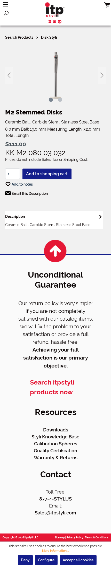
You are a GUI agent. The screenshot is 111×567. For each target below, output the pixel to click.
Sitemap (60, 537)
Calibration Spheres (55, 443)
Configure (46, 560)
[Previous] (9, 75)
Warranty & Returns (55, 457)
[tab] (54, 220)
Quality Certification (55, 450)
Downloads (55, 429)
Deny (25, 560)
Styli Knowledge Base (55, 436)
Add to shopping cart (47, 173)
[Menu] (5, 4)
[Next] (102, 75)
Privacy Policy (75, 537)
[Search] (6, 13)
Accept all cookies (78, 560)
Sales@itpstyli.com (55, 512)
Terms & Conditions (96, 537)
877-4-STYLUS (55, 499)
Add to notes (22, 184)
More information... (55, 551)
